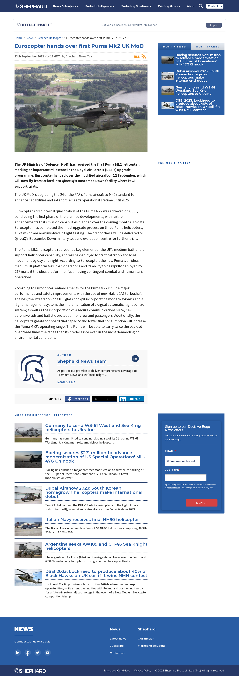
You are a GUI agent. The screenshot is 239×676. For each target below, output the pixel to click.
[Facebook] (27, 652)
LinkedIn (135, 358)
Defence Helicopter (49, 38)
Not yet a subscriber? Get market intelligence (129, 25)
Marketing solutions (151, 645)
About (191, 6)
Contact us (215, 6)
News (30, 38)
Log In (213, 25)
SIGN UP (201, 502)
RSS (137, 56)
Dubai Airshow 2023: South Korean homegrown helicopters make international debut (93, 492)
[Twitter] (37, 652)
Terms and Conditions (117, 670)
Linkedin (135, 399)
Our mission (146, 638)
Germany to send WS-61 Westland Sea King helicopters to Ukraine (93, 427)
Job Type (172, 469)
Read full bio (66, 382)
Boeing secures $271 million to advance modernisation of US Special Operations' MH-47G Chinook (95, 457)
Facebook (81, 399)
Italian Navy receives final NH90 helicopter (92, 519)
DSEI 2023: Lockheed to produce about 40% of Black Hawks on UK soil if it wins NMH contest (96, 573)
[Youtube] (47, 652)
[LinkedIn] (18, 652)
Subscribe (117, 645)
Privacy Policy (174, 488)
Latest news (118, 638)
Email (170, 451)
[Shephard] (31, 6)
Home (19, 38)
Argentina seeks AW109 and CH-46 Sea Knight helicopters (96, 546)
